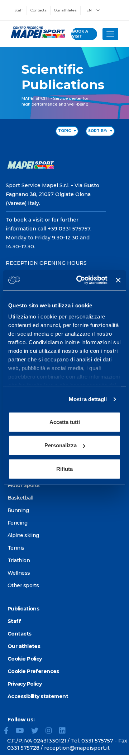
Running (18, 510)
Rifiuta (64, 469)
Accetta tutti (64, 422)
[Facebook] (9, 731)
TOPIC (65, 130)
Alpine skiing (23, 535)
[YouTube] (23, 731)
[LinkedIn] (65, 731)
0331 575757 (97, 740)
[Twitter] (37, 731)
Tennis (16, 548)
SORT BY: (98, 130)
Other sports (23, 585)
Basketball (20, 498)
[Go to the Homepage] (35, 32)
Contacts (38, 10)
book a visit (80, 34)
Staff (18, 10)
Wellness (19, 573)
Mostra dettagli (88, 399)
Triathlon (19, 560)
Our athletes (65, 10)
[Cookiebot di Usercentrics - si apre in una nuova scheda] (80, 280)
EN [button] (89, 10)
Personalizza (60, 445)
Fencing (17, 523)
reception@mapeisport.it (77, 748)
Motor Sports (23, 485)
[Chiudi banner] (118, 280)
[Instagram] (52, 731)
